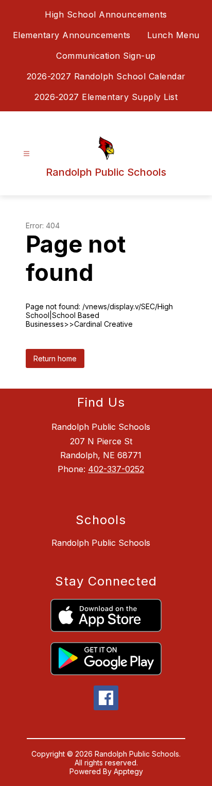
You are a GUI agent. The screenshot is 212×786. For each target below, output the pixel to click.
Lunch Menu (173, 35)
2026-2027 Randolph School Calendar (106, 76)
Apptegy (128, 771)
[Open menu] (26, 154)
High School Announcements (106, 14)
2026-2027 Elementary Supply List (106, 97)
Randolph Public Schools (100, 543)
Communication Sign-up (106, 56)
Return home (55, 358)
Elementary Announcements (72, 35)
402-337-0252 (116, 469)
